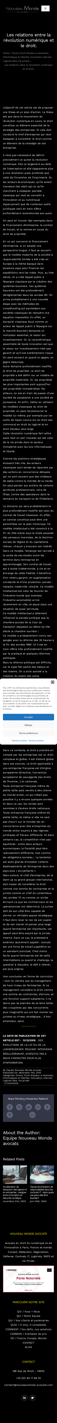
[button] (52, 682)
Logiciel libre (10, 1080)
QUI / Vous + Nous (28, 1311)
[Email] (32, 1115)
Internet (47, 1078)
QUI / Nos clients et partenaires (28, 1320)
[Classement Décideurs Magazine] (28, 1266)
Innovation (36, 1078)
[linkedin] (24, 1398)
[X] (19, 1107)
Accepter (28, 717)
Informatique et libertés (16, 1078)
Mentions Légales (19, 740)
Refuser (28, 725)
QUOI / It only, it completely (28, 1324)
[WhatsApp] (38, 1107)
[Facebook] (10, 1107)
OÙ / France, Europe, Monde (28, 1338)
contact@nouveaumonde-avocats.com (28, 1384)
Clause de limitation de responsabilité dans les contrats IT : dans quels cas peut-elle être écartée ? (42, 1174)
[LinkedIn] (29, 1107)
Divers (19, 1075)
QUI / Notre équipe (28, 1315)
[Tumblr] (47, 1107)
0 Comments (11, 1083)
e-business (47, 1075)
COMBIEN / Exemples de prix (28, 1333)
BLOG (28, 1347)
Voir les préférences (28, 733)
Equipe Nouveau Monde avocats (23, 1070)
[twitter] (32, 1398)
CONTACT (28, 1342)
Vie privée (23, 1080)
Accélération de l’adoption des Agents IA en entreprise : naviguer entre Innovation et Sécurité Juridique (15, 1174)
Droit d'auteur (31, 1075)
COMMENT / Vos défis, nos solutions (29, 1329)
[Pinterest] (10, 1115)
